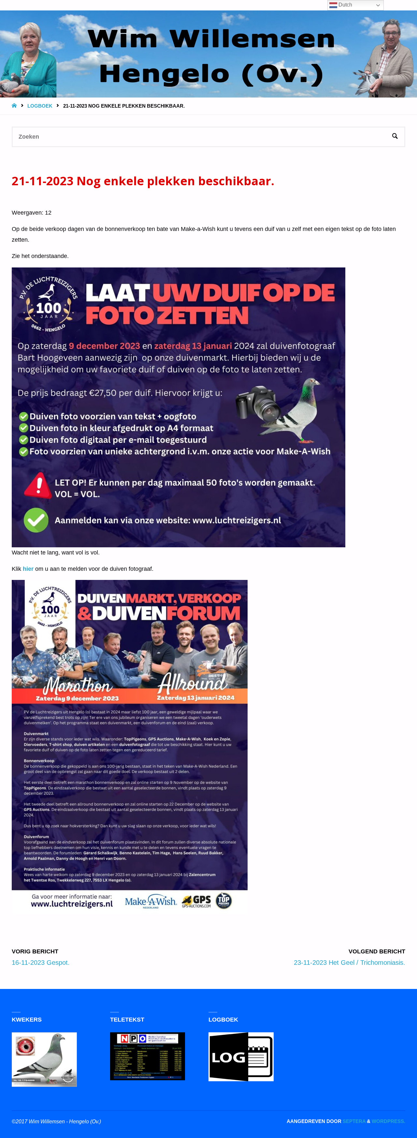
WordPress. (388, 1121)
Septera (353, 1121)
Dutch (344, 5)
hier (28, 569)
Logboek (39, 106)
